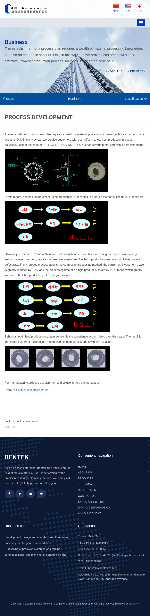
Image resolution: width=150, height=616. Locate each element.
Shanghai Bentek (91, 501)
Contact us (87, 495)
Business (136, 71)
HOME (82, 466)
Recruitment (88, 490)
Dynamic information (94, 507)
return (9, 98)
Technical (85, 484)
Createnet (134, 603)
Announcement (89, 513)
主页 (99, 71)
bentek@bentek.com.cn (33, 389)
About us (116, 71)
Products (85, 478)
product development (25, 421)
